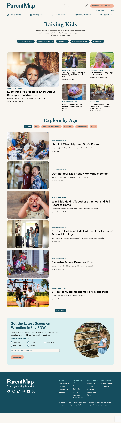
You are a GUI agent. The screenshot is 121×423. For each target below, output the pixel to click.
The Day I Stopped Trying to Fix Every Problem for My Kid (73, 75)
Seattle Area (16, 342)
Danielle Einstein (97, 111)
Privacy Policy (107, 383)
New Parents (98, 41)
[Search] (86, 6)
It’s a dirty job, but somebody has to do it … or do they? (72, 148)
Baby (36, 126)
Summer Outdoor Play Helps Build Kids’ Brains (101, 74)
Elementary (68, 126)
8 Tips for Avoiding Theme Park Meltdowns (80, 291)
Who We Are (64, 383)
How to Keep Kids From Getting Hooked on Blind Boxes (72, 106)
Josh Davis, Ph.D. (69, 79)
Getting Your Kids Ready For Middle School (80, 173)
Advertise (77, 386)
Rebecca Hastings (59, 269)
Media (75, 392)
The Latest (110, 10)
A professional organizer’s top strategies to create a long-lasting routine (78, 238)
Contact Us (63, 390)
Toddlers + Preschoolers (51, 126)
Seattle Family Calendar (102, 6)
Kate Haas (56, 151)
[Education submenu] (113, 14)
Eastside (32, 342)
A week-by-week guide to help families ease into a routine (73, 266)
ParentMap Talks (91, 394)
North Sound (17, 345)
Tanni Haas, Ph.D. (58, 181)
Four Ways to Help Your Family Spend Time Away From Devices (100, 106)
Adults (93, 126)
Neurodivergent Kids (80, 41)
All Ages (28, 126)
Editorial (76, 389)
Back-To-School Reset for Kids (72, 262)
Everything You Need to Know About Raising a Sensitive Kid (31, 93)
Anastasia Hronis (69, 111)
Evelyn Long (57, 241)
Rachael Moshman (59, 299)
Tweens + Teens (82, 126)
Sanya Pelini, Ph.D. (16, 101)
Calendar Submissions (78, 396)
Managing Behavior (45, 41)
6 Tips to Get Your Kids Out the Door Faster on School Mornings (82, 232)
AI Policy (105, 386)
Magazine (91, 383)
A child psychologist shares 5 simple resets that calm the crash (75, 209)
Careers (62, 386)
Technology (62, 41)
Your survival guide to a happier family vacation (69, 295)
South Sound (50, 342)
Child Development (69, 70)
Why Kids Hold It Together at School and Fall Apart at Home (81, 203)
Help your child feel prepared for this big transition (70, 177)
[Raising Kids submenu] (45, 14)
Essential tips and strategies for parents (26, 98)
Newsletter (91, 390)
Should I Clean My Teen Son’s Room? (76, 144)
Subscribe (100, 10)
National (32, 345)
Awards (62, 393)
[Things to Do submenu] (22, 14)
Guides (90, 386)
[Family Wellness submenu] (92, 14)
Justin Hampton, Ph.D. (60, 212)
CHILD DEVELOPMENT (26, 41)
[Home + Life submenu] (67, 14)
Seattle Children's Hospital (99, 77)
